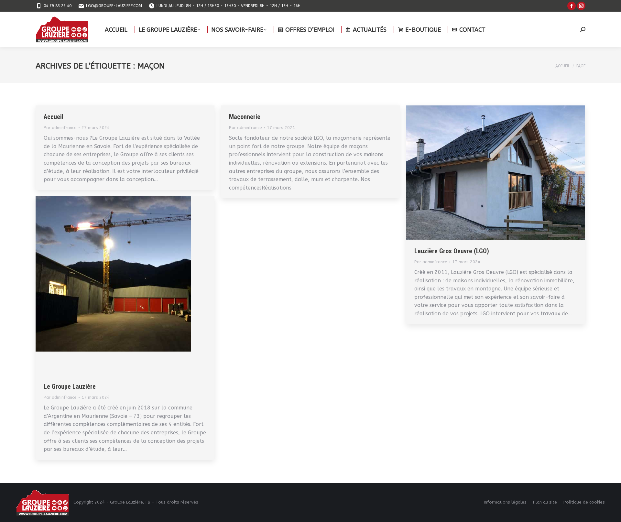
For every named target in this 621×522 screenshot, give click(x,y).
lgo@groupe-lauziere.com (114, 6)
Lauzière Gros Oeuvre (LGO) (451, 251)
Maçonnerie (244, 117)
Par (60, 127)
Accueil (53, 117)
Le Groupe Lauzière (70, 386)
